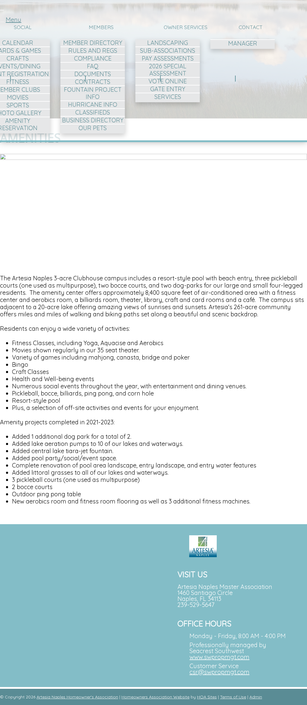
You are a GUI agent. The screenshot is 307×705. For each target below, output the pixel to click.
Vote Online (167, 81)
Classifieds (92, 112)
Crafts (18, 58)
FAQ (93, 66)
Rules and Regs (92, 50)
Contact (251, 27)
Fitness (17, 81)
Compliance (93, 58)
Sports (18, 105)
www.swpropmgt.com (219, 657)
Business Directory (93, 120)
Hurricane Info (92, 104)
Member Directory (92, 42)
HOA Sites (207, 697)
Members (101, 27)
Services (167, 96)
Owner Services (185, 27)
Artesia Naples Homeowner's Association (77, 697)
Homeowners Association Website (155, 697)
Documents (92, 74)
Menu (13, 19)
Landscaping (167, 42)
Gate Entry (167, 89)
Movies (17, 97)
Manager (242, 43)
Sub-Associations (167, 50)
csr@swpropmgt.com (219, 672)
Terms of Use (233, 697)
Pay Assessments (168, 58)
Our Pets (93, 128)
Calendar (17, 42)
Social (22, 27)
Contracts (92, 81)
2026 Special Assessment (167, 69)
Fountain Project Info (92, 93)
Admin (255, 697)
